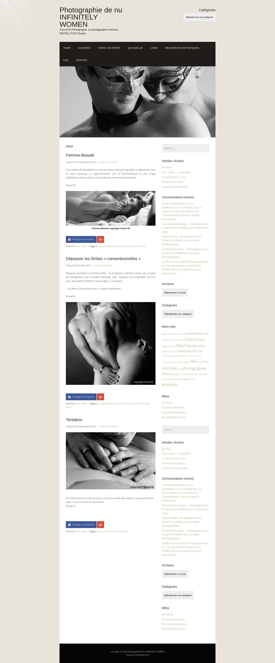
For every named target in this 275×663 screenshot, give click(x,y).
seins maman (167, 379)
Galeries (84, 48)
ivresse (113, 531)
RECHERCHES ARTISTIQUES (182, 48)
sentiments (177, 379)
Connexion (167, 402)
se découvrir (203, 374)
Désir (100, 246)
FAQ (65, 60)
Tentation (74, 419)
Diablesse (165, 346)
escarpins (173, 351)
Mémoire (186, 362)
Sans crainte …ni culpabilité (176, 172)
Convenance (179, 340)
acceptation (103, 403)
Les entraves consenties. (175, 186)
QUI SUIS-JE (135, 48)
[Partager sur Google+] (100, 239)
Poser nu (179, 374)
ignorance (173, 356)
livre (154, 48)
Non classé (81, 246)
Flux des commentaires (174, 412)
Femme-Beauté (80, 155)
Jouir (186, 356)
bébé (206, 334)
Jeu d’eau (167, 167)
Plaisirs (172, 374)
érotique (108, 246)
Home (67, 48)
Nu (194, 361)
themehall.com (142, 654)
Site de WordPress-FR (173, 417)
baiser (200, 333)
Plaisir (69, 407)
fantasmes (119, 246)
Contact (82, 60)
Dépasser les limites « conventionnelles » (103, 258)
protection (187, 374)
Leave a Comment (109, 162)
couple (200, 339)
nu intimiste (139, 246)
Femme (129, 246)
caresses (165, 340)
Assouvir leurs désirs (173, 181)
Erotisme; (165, 351)
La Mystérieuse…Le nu (174, 177)
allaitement (166, 334)
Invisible (181, 356)
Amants (114, 403)
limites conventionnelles (137, 403)
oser (179, 369)
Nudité (200, 362)
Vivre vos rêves (109, 48)
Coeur (171, 340)
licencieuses (166, 362)
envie (106, 531)
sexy (185, 379)
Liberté (198, 356)
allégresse (175, 334)
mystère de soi (177, 362)
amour (190, 333)
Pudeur (194, 374)
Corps (189, 339)
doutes (172, 346)
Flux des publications (173, 407)
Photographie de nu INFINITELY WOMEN (91, 17)
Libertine (191, 356)
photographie (194, 368)
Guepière (165, 356)
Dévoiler (191, 346)
